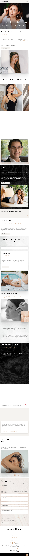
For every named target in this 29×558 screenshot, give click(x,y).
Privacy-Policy (16, 520)
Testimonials (13, 401)
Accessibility (22, 545)
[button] (3, 419)
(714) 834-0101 (19, 517)
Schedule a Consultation (4, 48)
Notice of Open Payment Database (14, 546)
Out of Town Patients (13, 398)
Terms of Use (11, 520)
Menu (27, 1)
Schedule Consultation (4, 522)
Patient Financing (14, 395)
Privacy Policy (17, 545)
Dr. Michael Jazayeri (24, 40)
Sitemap (25, 545)
